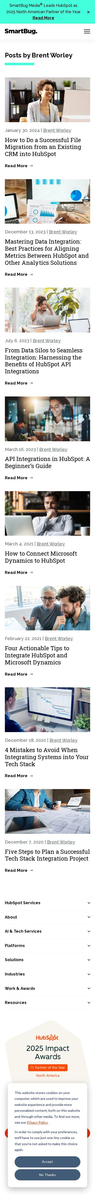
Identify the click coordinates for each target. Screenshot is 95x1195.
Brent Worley (57, 130)
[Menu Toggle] (87, 31)
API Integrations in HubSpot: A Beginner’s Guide (47, 462)
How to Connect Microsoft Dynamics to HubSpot (41, 557)
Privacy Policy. (37, 1122)
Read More (43, 18)
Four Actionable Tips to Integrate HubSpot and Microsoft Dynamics (37, 655)
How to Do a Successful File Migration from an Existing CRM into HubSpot (43, 147)
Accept (47, 1161)
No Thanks (47, 1175)
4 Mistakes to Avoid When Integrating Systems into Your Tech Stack (47, 757)
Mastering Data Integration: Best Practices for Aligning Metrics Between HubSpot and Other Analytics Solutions (47, 252)
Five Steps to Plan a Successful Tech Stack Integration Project (47, 855)
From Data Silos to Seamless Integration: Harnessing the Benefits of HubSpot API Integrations (44, 360)
